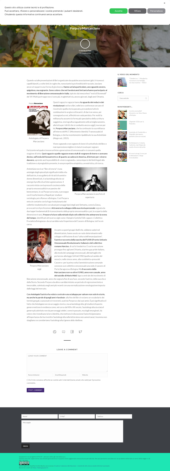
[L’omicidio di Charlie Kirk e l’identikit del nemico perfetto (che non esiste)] (122, 135)
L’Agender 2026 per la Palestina (136, 123)
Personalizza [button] (156, 11)
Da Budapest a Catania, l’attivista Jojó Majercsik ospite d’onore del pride (137, 145)
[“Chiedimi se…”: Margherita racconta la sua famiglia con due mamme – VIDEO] (122, 82)
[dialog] (85, 12)
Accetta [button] (118, 11)
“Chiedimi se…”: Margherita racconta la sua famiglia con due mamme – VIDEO (138, 81)
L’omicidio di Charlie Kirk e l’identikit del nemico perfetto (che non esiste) (138, 134)
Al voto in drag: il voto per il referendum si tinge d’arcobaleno (138, 156)
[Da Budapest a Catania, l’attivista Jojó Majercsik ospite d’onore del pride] (122, 146)
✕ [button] (164, 3)
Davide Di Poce (86, 51)
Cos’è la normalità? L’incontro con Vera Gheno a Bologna (138, 113)
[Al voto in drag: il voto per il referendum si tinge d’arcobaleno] (122, 157)
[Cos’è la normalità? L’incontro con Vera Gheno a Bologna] (122, 114)
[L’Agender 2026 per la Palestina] (122, 125)
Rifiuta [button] (137, 11)
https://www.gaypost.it (40, 467)
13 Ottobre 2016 (85, 53)
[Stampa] (54, 331)
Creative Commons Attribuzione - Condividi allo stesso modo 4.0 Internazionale (82, 466)
